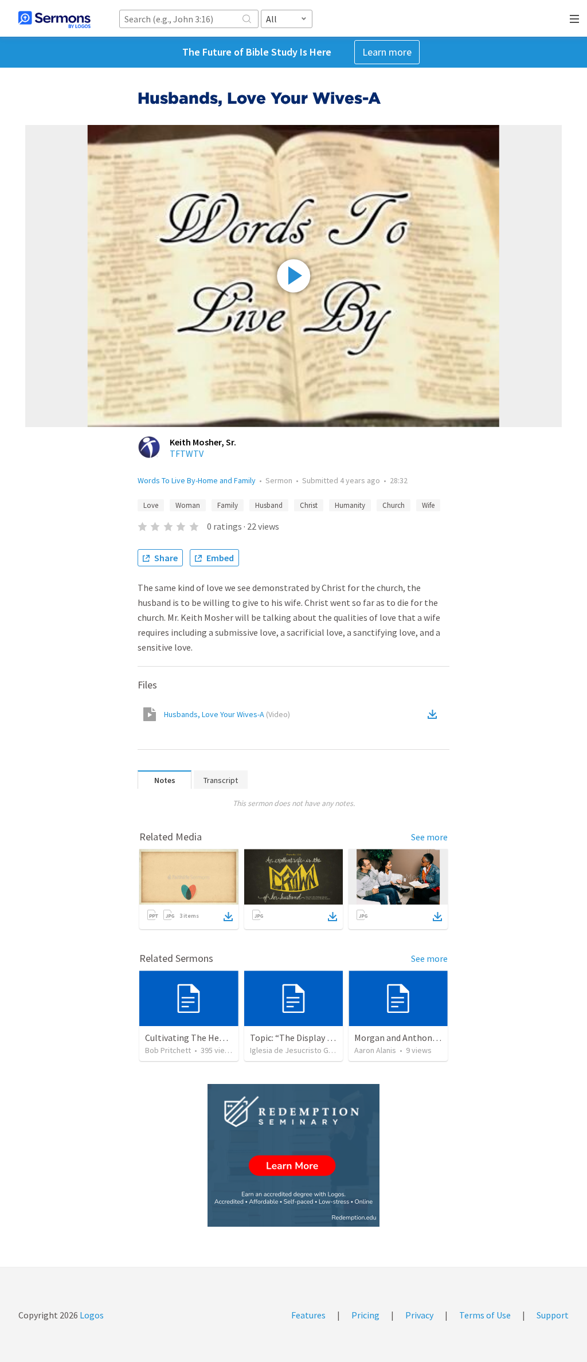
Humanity (350, 505)
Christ (309, 505)
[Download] (228, 916)
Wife (428, 505)
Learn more (387, 51)
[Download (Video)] (434, 714)
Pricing (365, 1315)
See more (429, 837)
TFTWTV (187, 453)
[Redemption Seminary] (293, 1155)
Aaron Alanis (375, 1050)
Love (150, 505)
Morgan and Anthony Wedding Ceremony (434, 1037)
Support (553, 1315)
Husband (269, 505)
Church (393, 505)
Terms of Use (485, 1315)
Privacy (419, 1315)
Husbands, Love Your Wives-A (227, 714)
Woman (187, 505)
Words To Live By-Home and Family (197, 480)
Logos (91, 1315)
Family (227, 505)
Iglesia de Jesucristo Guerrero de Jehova (321, 1050)
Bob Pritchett (168, 1050)
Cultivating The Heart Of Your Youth (215, 1037)
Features (308, 1315)
